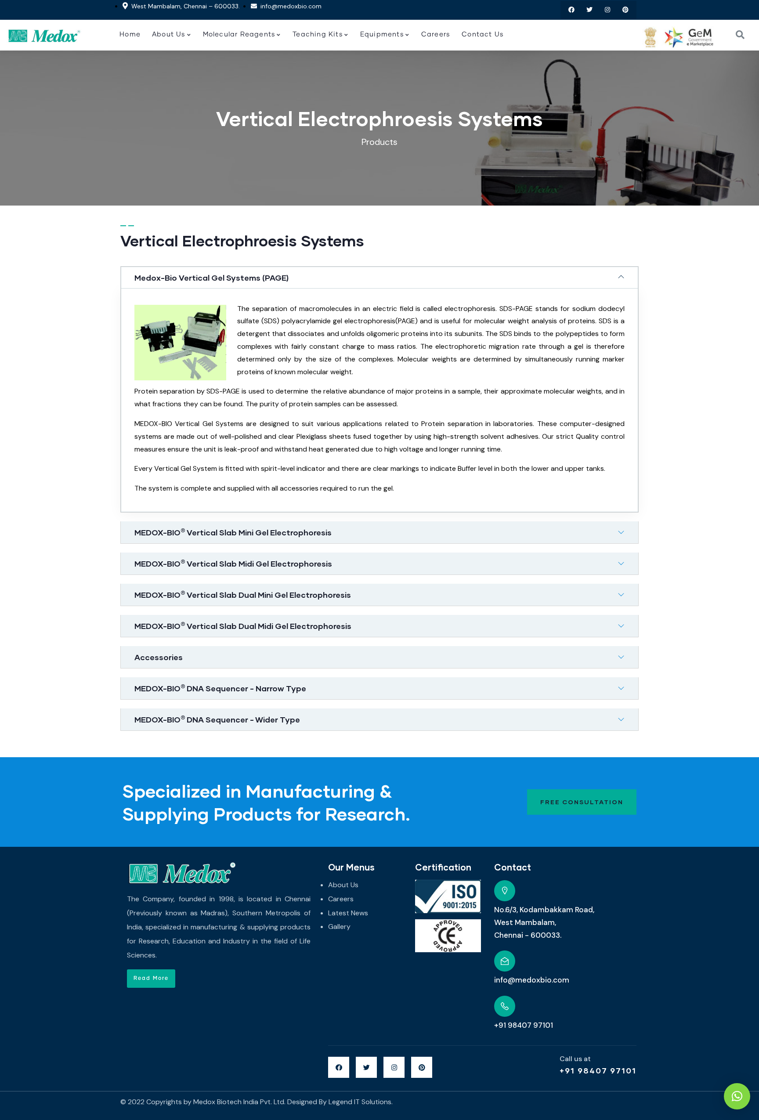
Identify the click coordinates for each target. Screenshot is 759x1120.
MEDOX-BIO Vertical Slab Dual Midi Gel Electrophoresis (242, 626)
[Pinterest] (625, 10)
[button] (151, 978)
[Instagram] (607, 10)
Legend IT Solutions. (361, 1101)
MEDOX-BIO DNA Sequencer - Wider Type (217, 719)
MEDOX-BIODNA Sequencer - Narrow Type (220, 688)
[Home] (44, 35)
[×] (737, 1096)
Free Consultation (581, 802)
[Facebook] (571, 10)
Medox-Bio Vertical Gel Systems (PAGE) (211, 277)
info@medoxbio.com (531, 980)
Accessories (158, 657)
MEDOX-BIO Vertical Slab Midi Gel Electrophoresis (233, 563)
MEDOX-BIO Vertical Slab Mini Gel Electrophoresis (233, 532)
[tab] (379, 278)
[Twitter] (589, 10)
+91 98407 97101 (598, 1070)
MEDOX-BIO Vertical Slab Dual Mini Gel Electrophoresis (242, 595)
